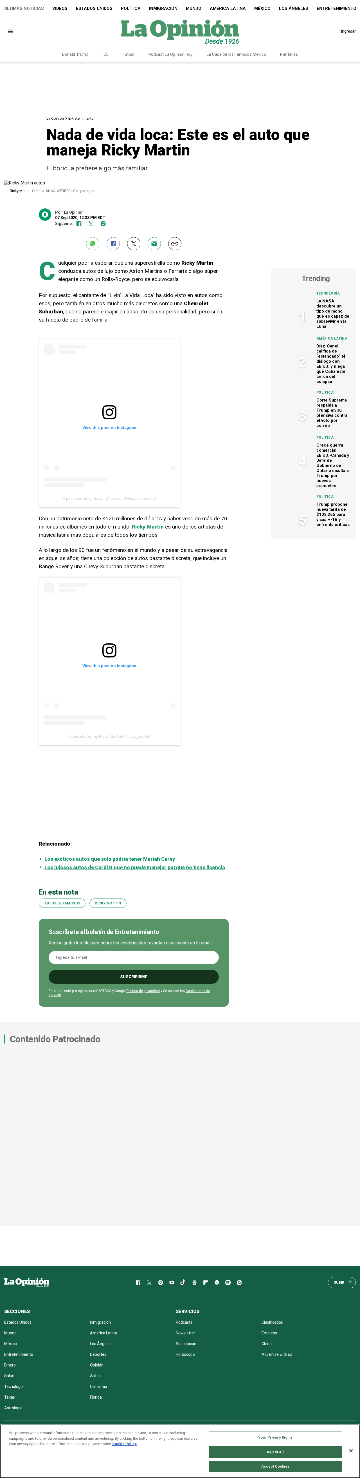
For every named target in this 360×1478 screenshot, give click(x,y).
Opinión (97, 1365)
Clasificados (272, 1322)
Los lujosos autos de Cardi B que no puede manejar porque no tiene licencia (134, 867)
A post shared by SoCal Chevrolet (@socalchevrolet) (109, 498)
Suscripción (186, 1343)
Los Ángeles (293, 8)
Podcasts (184, 1322)
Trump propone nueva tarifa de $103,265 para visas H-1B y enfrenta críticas (333, 514)
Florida (96, 1397)
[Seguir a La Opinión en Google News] (194, 1282)
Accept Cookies (275, 1466)
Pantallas (289, 54)
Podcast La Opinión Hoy (170, 54)
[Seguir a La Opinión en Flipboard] (205, 1282)
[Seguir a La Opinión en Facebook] (79, 223)
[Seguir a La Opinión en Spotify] (228, 1282)
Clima (267, 1343)
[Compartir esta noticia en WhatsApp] (92, 243)
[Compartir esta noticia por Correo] (154, 243)
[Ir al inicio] (26, 1282)
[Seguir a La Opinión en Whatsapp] (216, 1282)
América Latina (228, 8)
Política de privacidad (143, 991)
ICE (106, 54)
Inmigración (163, 8)
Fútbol (128, 54)
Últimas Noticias (24, 8)
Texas (9, 1397)
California (98, 1386)
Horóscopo (185, 1354)
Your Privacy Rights (275, 1437)
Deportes (98, 1354)
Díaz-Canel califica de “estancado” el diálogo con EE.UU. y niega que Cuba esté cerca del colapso (330, 364)
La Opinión (55, 118)
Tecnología (328, 293)
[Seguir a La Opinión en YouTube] (171, 1282)
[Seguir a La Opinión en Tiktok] (183, 1282)
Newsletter (185, 1333)
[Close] (351, 1450)
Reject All (275, 1452)
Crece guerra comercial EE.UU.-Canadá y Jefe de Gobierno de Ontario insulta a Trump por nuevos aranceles (332, 465)
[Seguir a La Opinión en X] (149, 1282)
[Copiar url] (174, 243)
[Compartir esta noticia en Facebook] (113, 243)
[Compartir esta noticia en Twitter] (133, 243)
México (262, 8)
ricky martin (108, 903)
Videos (60, 8)
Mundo (193, 8)
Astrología (13, 1408)
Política (131, 8)
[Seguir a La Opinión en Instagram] (103, 223)
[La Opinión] (180, 31)
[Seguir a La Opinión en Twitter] (91, 223)
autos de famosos (62, 903)
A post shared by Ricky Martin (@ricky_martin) (109, 736)
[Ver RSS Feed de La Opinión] (239, 1282)
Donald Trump (75, 54)
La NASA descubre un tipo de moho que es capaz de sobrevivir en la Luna (332, 313)
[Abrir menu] (10, 31)
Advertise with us (277, 1354)
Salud (9, 1376)
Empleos (269, 1333)
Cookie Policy (124, 1444)
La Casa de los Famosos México (236, 54)
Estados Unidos (94, 8)
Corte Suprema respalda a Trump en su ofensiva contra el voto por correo (331, 413)
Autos (95, 1376)
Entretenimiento (81, 118)
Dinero (10, 1365)
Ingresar (348, 31)
